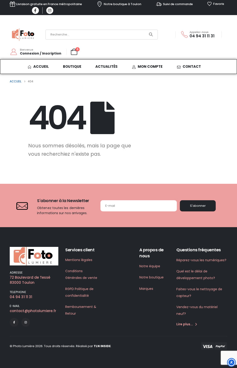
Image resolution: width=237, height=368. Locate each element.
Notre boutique (151, 277)
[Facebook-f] (14, 322)
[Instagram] (49, 10)
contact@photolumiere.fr (33, 310)
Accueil (41, 66)
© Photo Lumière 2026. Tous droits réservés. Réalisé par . (60, 346)
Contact (192, 66)
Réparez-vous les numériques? (201, 260)
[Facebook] (35, 10)
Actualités (106, 66)
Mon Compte (150, 66)
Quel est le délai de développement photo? (195, 274)
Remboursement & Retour (80, 310)
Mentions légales (78, 260)
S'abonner (198, 205)
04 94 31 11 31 (21, 296)
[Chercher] (150, 34)
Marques (146, 288)
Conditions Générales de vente (81, 274)
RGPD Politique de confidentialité (79, 292)
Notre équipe (149, 266)
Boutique (72, 66)
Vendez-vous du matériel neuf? (197, 310)
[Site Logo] (23, 34)
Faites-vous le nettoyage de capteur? (199, 292)
